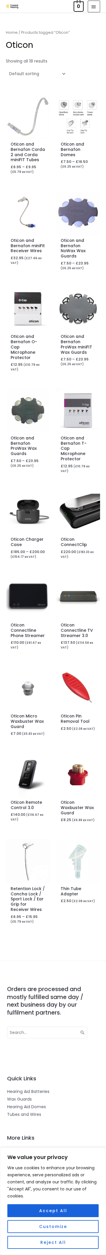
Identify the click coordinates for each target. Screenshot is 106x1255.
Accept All (53, 1211)
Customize (53, 1226)
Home (12, 32)
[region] (53, 1201)
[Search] (83, 1032)
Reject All (53, 1242)
